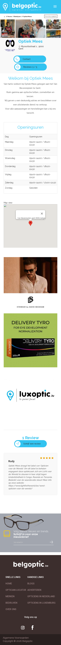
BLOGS (30, 583)
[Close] (41, 213)
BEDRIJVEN (11, 602)
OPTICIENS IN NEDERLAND (41, 596)
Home (10, 16)
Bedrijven (17, 16)
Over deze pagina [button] (50, 16)
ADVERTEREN (34, 590)
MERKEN (10, 596)
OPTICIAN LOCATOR (16, 590)
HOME (9, 583)
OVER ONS (11, 609)
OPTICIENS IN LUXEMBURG (41, 602)
